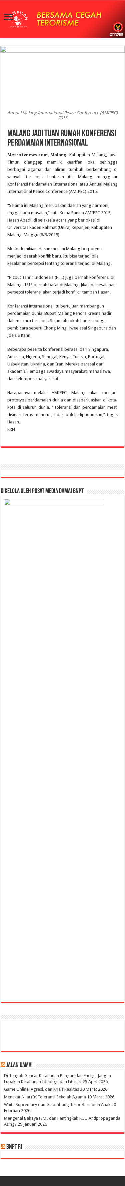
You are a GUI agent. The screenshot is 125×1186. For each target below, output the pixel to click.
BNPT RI (14, 1147)
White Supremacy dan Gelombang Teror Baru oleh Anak (57, 1104)
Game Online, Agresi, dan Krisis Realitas (41, 1089)
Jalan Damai (19, 1065)
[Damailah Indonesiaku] (62, 19)
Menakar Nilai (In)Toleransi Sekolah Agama (45, 1096)
